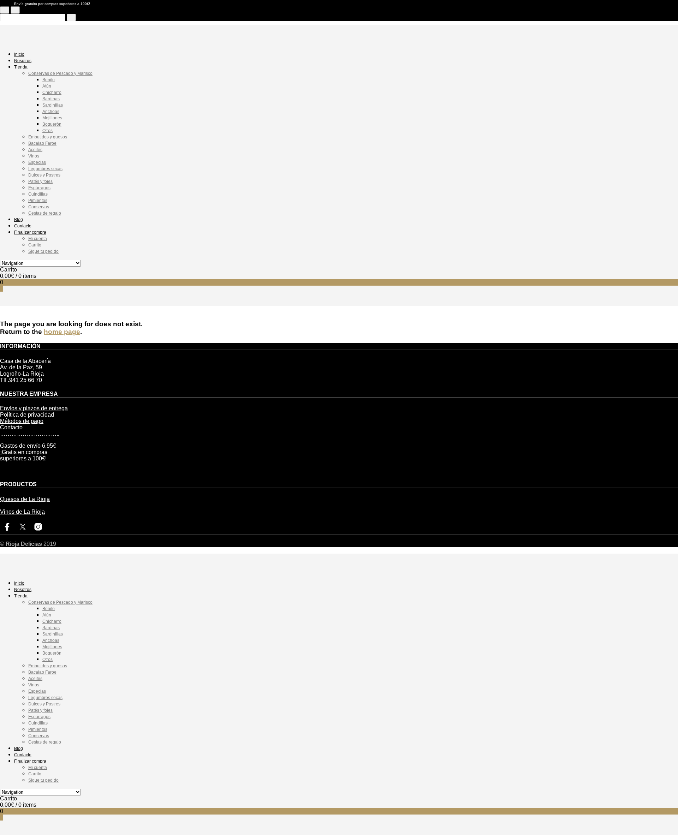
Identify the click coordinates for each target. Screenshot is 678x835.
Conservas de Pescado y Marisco (60, 73)
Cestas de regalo (44, 213)
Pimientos (37, 200)
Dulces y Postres (44, 175)
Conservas (38, 206)
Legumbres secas (45, 168)
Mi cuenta (37, 238)
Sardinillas (52, 105)
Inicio (19, 54)
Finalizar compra (30, 232)
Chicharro (51, 92)
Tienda (21, 67)
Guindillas (38, 194)
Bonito (48, 79)
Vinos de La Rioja (22, 512)
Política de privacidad (27, 415)
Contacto (22, 225)
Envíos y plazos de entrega (34, 408)
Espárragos (39, 187)
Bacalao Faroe (42, 143)
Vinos (33, 156)
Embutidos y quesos (47, 137)
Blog (18, 219)
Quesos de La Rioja (25, 499)
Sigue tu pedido (43, 251)
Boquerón (51, 124)
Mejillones (52, 117)
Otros (47, 130)
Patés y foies (40, 181)
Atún (46, 86)
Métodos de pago (21, 421)
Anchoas (50, 111)
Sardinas (51, 98)
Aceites (35, 149)
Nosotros (22, 60)
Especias (37, 162)
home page (62, 331)
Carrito (34, 245)
